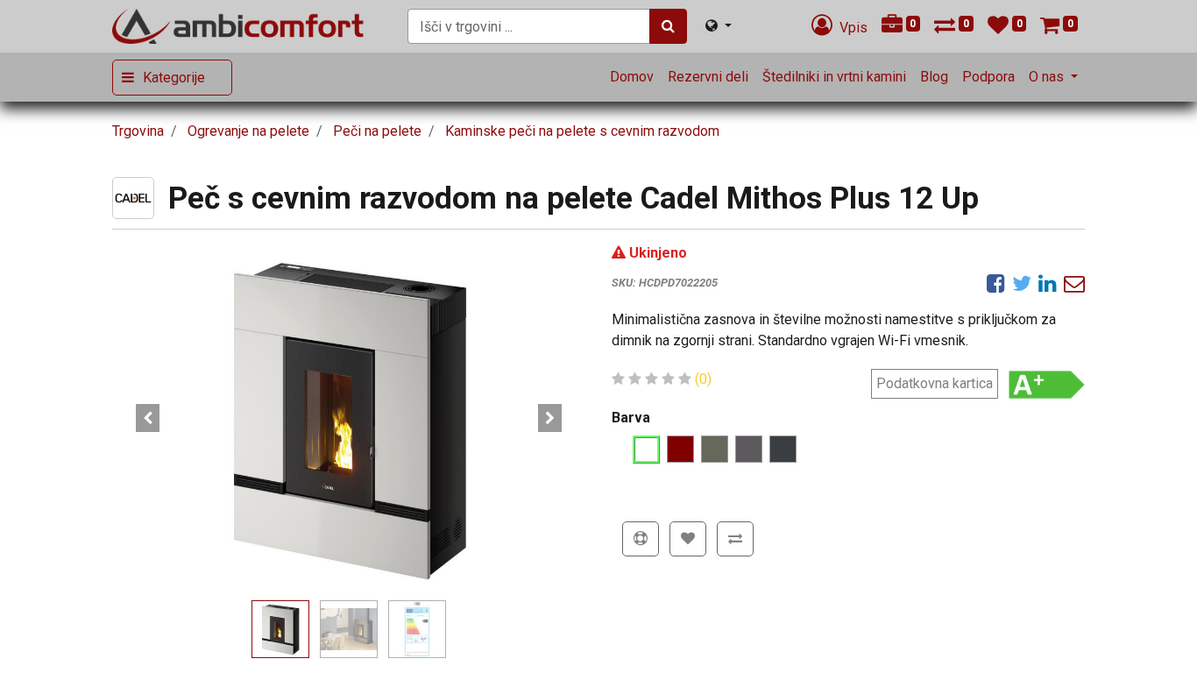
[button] (147, 418)
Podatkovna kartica (934, 383)
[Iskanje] (668, 26)
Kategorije (174, 77)
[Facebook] (996, 283)
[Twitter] (1021, 283)
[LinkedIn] (1047, 283)
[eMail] (1074, 283)
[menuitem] (632, 77)
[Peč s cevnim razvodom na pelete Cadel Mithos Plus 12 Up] (348, 418)
